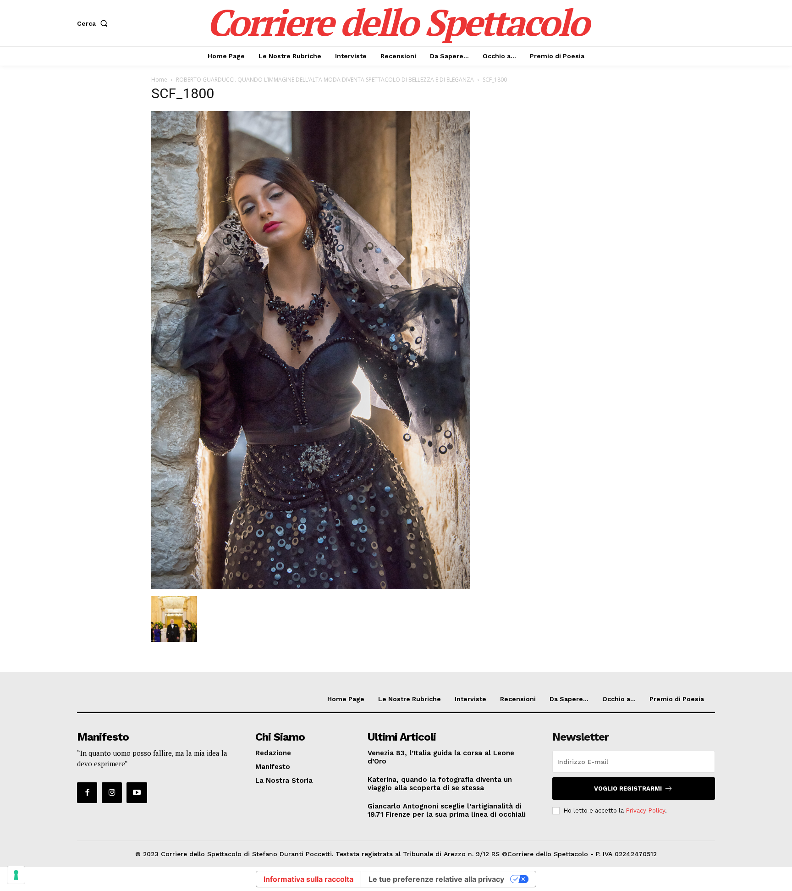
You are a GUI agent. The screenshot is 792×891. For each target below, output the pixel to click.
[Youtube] (136, 792)
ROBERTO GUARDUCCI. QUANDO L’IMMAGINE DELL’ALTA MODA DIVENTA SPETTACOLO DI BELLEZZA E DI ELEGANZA (325, 79)
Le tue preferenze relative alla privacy (436, 879)
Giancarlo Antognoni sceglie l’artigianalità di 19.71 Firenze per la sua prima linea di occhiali (447, 810)
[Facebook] (87, 792)
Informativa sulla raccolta (308, 879)
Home (159, 79)
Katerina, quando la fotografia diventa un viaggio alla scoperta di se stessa (440, 783)
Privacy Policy (645, 810)
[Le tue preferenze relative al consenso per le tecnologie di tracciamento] (16, 875)
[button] (94, 23)
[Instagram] (112, 792)
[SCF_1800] (310, 587)
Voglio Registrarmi (628, 788)
